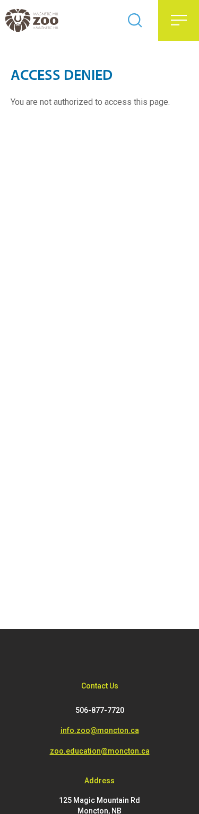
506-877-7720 (99, 710)
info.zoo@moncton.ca (99, 730)
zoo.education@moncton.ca (100, 751)
